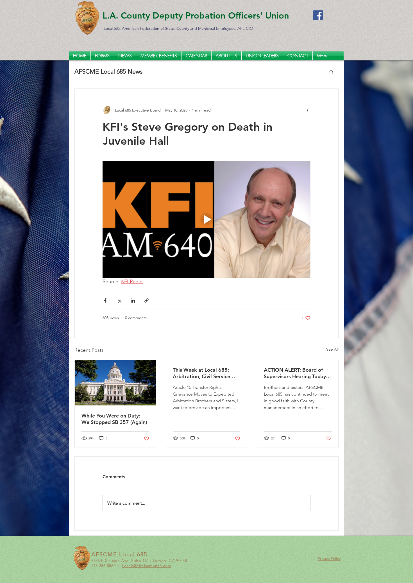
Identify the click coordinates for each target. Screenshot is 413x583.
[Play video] (206, 219)
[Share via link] (146, 300)
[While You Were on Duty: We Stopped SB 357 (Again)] (115, 382)
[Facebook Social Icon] (318, 15)
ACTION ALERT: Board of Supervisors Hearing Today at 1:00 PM (295, 373)
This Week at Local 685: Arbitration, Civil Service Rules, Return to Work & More (201, 373)
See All (332, 349)
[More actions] (307, 110)
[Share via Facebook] (105, 300)
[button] (331, 71)
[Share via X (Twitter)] (119, 300)
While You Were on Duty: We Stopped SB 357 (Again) (114, 418)
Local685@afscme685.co (145, 565)
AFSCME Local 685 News (108, 71)
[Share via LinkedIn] (132, 300)
